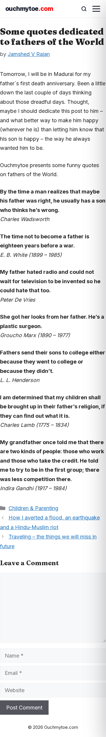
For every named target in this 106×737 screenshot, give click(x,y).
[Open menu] (96, 9)
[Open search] (81, 8)
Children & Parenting (33, 508)
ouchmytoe (29, 8)
